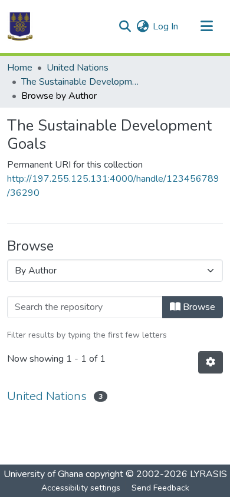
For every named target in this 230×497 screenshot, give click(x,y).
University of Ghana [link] (43, 474)
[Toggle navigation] (206, 26)
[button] (20, 26)
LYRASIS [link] (208, 474)
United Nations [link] (78, 67)
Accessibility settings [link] (80, 487)
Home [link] (19, 67)
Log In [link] (165, 26)
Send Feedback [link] (160, 487)
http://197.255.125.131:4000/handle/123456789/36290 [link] (113, 185)
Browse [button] (197, 307)
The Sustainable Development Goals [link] (80, 81)
